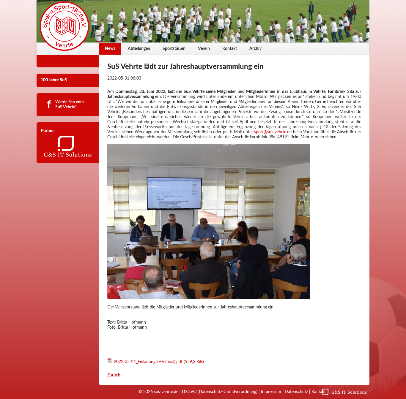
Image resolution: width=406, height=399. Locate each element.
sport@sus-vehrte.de (273, 132)
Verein (204, 49)
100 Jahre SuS (54, 80)
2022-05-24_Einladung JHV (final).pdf (159, 362)
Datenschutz (296, 392)
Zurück (113, 375)
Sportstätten (174, 49)
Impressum (271, 392)
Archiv (255, 49)
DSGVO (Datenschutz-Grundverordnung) (219, 392)
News (110, 49)
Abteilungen (139, 49)
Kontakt (229, 49)
